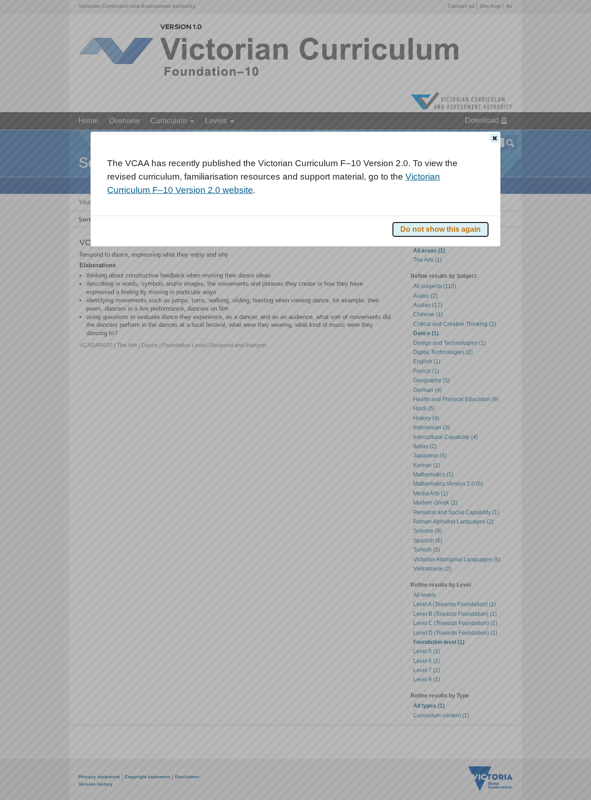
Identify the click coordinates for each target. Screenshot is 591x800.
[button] (494, 138)
